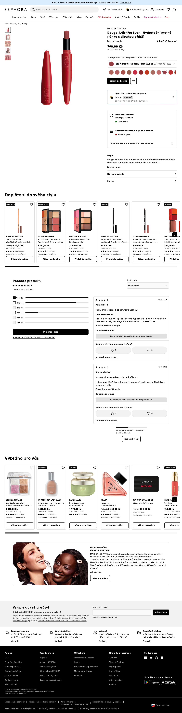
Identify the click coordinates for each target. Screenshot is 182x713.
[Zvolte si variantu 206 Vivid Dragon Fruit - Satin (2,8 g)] (135, 72)
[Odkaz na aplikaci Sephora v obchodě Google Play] (152, 682)
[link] (51, 332)
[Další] (174, 234)
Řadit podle (132, 280)
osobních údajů (20, 621)
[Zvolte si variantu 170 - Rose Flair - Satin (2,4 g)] (123, 72)
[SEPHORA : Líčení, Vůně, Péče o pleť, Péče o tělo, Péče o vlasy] (16, 9)
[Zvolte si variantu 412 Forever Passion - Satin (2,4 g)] (141, 72)
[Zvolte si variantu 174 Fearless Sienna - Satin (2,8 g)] (129, 72)
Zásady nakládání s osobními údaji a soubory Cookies (62, 621)
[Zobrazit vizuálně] (8, 30)
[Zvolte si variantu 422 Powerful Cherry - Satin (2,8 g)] (146, 72)
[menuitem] (113, 9)
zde (35, 689)
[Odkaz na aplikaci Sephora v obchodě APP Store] (168, 682)
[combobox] (148, 285)
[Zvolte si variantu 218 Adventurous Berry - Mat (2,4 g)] (164, 72)
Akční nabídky (48, 691)
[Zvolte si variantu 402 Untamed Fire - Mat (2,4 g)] (170, 72)
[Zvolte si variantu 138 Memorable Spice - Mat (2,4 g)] (152, 72)
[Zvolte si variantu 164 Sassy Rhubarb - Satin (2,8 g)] (117, 72)
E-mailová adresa (100, 607)
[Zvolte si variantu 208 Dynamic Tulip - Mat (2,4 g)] (158, 72)
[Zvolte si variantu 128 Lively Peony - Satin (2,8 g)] (111, 72)
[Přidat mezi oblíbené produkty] (31, 204)
